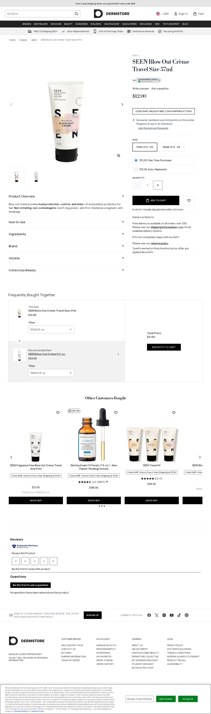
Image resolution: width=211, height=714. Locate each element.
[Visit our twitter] (156, 615)
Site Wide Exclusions (179, 649)
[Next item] (199, 457)
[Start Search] (76, 13)
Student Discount (143, 663)
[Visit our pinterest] (186, 615)
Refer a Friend (105, 660)
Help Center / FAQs (72, 645)
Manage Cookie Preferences (25, 654)
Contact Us (68, 649)
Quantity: (138, 177)
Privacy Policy (175, 645)
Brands (23, 39)
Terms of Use (37, 711)
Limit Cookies (166, 698)
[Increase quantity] (158, 185)
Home (12, 39)
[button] (163, 81)
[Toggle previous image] (11, 104)
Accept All (188, 698)
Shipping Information (73, 656)
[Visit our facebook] (149, 615)
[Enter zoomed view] (118, 155)
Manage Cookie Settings (139, 698)
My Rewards (103, 652)
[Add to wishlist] (189, 200)
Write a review (140, 88)
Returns (66, 652)
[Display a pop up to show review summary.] (107, 482)
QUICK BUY (36, 500)
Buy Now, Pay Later (142, 667)
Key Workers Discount (145, 660)
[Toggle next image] (122, 104)
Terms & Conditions (179, 652)
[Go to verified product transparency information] (146, 80)
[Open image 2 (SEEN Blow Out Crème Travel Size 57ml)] (36, 174)
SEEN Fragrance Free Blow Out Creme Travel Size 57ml (36, 467)
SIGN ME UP (92, 615)
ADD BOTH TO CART (164, 347)
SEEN (34, 39)
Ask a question (160, 88)
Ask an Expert (140, 649)
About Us (137, 645)
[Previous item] (11, 457)
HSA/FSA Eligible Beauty (145, 652)
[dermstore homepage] (112, 13)
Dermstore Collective (145, 656)
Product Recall (176, 660)
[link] (181, 14)
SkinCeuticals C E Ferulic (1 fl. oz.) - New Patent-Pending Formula (93, 467)
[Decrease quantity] (137, 185)
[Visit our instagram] (164, 615)
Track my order (70, 660)
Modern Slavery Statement (183, 656)
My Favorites (104, 656)
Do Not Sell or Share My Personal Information (28, 659)
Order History (105, 663)
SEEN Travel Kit (152, 465)
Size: (135, 139)
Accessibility (174, 663)
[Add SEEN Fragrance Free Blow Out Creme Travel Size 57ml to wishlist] (58, 412)
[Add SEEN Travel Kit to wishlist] (174, 412)
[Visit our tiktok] (179, 615)
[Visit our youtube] (171, 615)
